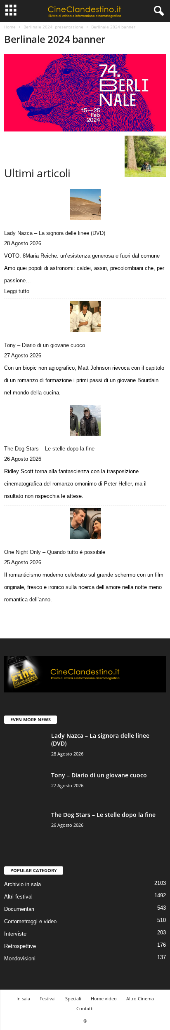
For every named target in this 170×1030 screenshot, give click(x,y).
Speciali (73, 998)
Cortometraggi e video (30, 921)
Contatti (85, 1008)
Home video (104, 998)
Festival (48, 998)
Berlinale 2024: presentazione (53, 27)
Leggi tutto (18, 292)
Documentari (19, 909)
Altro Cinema (140, 998)
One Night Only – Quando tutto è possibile (54, 552)
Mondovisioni (19, 958)
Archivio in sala (22, 884)
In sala (23, 998)
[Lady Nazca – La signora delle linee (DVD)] (85, 204)
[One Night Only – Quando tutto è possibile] (85, 523)
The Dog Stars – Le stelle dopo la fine (49, 449)
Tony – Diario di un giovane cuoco (44, 345)
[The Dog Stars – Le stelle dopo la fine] (85, 420)
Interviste (15, 934)
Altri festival (18, 897)
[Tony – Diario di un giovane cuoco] (85, 316)
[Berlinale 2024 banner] (85, 92)
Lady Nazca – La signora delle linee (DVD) (54, 233)
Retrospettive (20, 946)
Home (10, 27)
